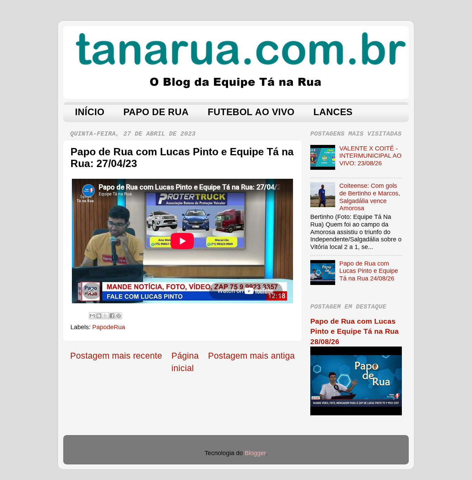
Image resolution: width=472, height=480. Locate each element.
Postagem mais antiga (251, 355)
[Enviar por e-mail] (92, 315)
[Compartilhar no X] (105, 315)
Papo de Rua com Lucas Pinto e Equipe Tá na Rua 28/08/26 (354, 331)
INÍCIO (89, 112)
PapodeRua (108, 327)
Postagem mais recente (116, 355)
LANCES (332, 112)
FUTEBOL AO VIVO (251, 112)
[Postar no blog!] (98, 315)
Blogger (255, 453)
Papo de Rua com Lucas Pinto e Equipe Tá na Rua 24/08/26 (368, 271)
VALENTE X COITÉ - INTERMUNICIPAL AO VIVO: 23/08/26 (370, 156)
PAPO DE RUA (156, 112)
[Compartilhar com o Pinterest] (118, 315)
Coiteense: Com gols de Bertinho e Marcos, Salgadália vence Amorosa (369, 197)
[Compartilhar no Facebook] (111, 315)
